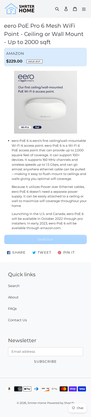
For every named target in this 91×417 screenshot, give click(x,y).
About (13, 297)
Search (14, 286)
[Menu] (83, 8)
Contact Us (17, 320)
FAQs (12, 309)
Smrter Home (37, 403)
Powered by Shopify (60, 403)
